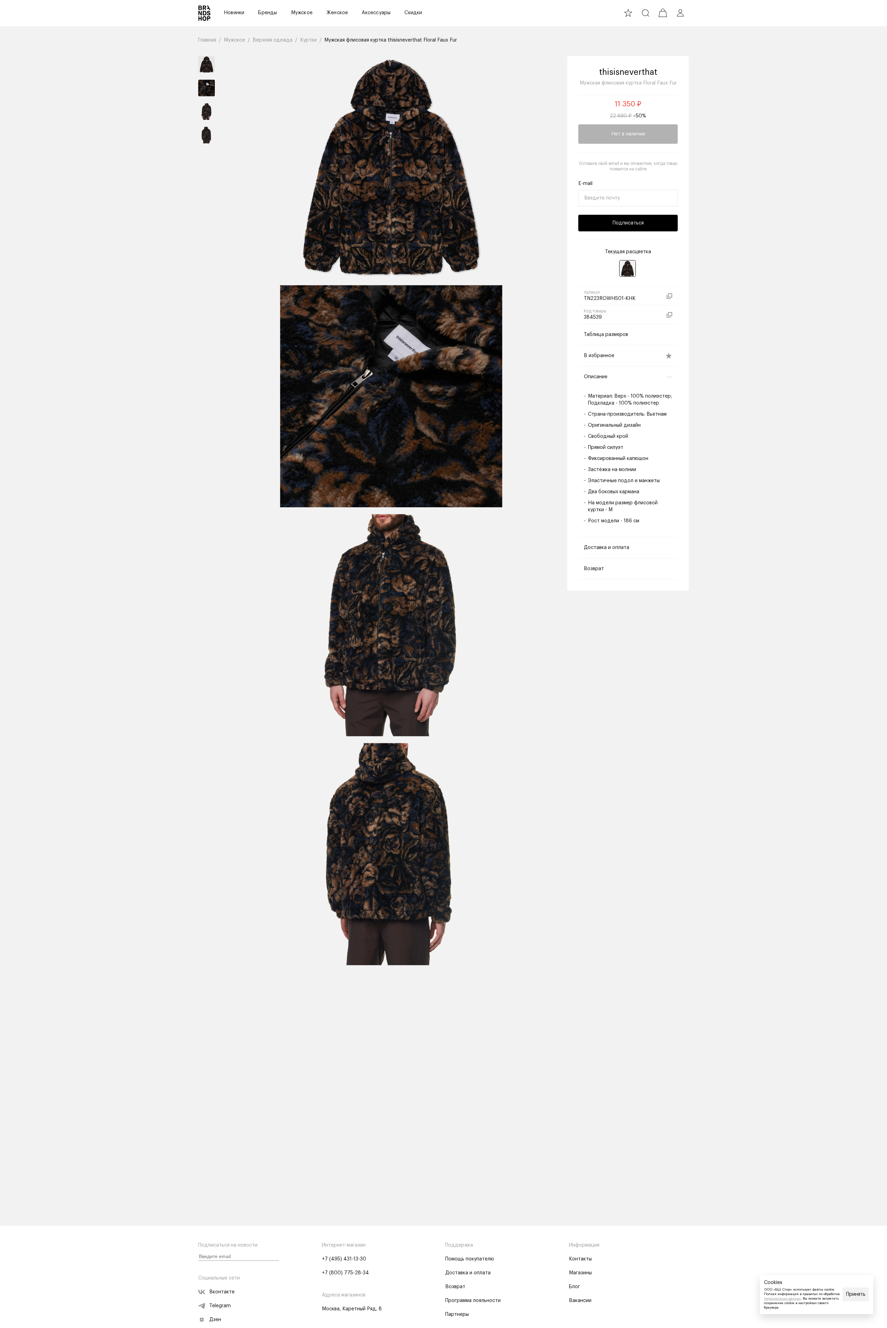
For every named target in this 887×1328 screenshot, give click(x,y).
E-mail (585, 183)
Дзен (215, 1319)
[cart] (662, 12)
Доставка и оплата (468, 1273)
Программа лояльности (473, 1300)
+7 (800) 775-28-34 (345, 1273)
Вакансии (580, 1300)
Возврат (455, 1286)
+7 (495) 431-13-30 (344, 1259)
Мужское (302, 12)
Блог (574, 1286)
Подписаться (628, 223)
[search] (645, 12)
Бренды (267, 12)
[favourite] (628, 12)
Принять (856, 1294)
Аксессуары (376, 12)
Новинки (234, 12)
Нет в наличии (628, 134)
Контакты (580, 1259)
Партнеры (457, 1314)
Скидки (413, 12)
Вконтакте (222, 1292)
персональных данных (782, 1298)
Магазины (580, 1273)
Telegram (220, 1305)
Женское (337, 12)
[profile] (680, 12)
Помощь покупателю (469, 1259)
